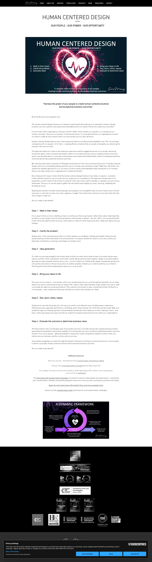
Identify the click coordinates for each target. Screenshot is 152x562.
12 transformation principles (72, 366)
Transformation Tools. (65, 390)
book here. (82, 373)
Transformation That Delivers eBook (90, 361)
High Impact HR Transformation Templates (52, 378)
